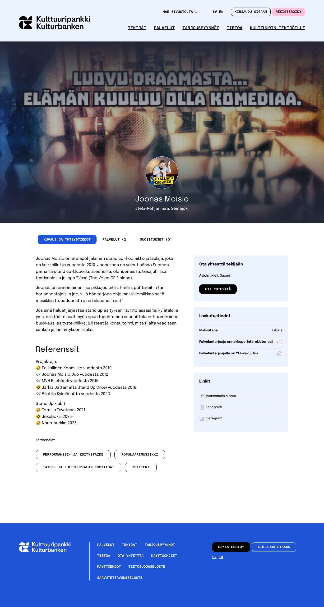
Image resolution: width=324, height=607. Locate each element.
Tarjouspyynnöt (200, 28)
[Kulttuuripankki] (49, 551)
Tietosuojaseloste (147, 567)
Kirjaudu (251, 12)
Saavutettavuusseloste (120, 578)
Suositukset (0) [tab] (156, 239)
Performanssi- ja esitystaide (73, 454)
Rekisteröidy (288, 12)
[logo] (54, 23)
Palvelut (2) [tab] (115, 239)
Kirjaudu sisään (274, 547)
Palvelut (164, 28)
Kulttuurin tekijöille (277, 28)
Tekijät (137, 28)
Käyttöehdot (109, 567)
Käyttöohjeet (164, 556)
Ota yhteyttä (218, 289)
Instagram (214, 418)
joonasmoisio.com (221, 396)
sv (215, 12)
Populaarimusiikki (139, 454)
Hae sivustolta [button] (178, 12)
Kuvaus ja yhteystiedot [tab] (67, 239)
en (221, 12)
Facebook (214, 407)
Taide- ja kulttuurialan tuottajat (78, 467)
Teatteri (140, 467)
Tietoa (234, 28)
